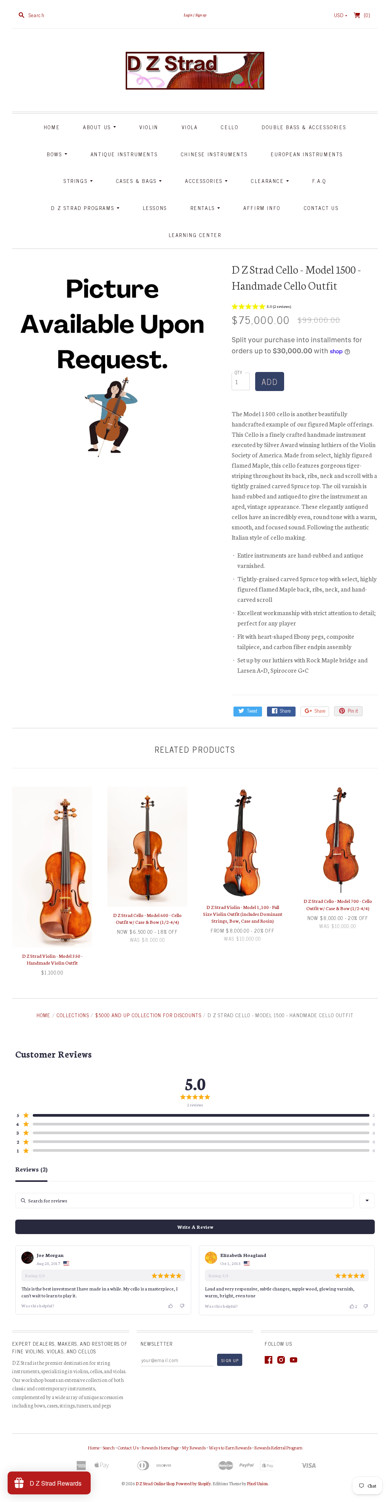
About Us (98, 127)
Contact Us (321, 208)
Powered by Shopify (193, 1483)
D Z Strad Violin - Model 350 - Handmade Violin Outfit (52, 959)
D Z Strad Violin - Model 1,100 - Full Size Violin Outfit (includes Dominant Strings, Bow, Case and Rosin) (242, 914)
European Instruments (307, 154)
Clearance (268, 181)
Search (108, 1447)
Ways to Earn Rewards (230, 1447)
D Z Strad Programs (83, 208)
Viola (190, 127)
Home (52, 127)
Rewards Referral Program (278, 1447)
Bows (55, 154)
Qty (239, 372)
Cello (229, 127)
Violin (148, 127)
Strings (77, 181)
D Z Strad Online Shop (155, 1483)
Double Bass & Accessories (304, 127)
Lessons (155, 208)
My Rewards (194, 1447)
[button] (261, 307)
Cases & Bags (137, 181)
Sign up (200, 15)
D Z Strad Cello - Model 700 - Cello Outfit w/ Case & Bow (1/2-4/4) (338, 904)
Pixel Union (257, 1483)
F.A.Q (319, 181)
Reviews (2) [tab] (31, 1169)
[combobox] (367, 1200)
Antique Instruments (124, 154)
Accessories (205, 181)
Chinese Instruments (214, 154)
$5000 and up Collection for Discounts (148, 1015)
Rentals (203, 208)
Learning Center (195, 235)
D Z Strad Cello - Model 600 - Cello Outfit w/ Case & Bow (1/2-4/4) (147, 918)
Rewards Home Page (160, 1447)
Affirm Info (262, 208)
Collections (73, 1015)
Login (188, 15)
